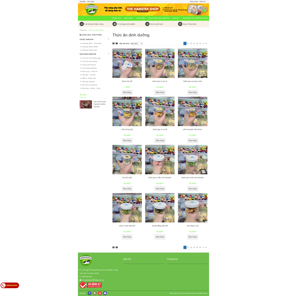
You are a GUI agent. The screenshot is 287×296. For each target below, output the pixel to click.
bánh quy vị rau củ (160, 81)
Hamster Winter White (90, 47)
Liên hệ (175, 18)
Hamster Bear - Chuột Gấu (91, 43)
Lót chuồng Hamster (89, 68)
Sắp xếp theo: (124, 43)
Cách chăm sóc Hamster (158, 18)
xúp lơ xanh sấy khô (127, 226)
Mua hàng (127, 92)
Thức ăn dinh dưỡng (89, 61)
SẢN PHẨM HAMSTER (88, 54)
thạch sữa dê (127, 81)
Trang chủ (116, 18)
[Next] (206, 43)
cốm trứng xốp (127, 129)
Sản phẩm (128, 18)
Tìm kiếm (82, 1)
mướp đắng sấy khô (160, 226)
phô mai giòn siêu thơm (192, 129)
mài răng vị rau (193, 226)
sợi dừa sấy (127, 178)
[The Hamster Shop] (100, 260)
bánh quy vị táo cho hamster (193, 178)
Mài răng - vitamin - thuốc (91, 88)
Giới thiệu (90, 1)
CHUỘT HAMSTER (86, 39)
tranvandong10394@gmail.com (93, 280)
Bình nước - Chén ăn (89, 71)
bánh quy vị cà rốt (160, 129)
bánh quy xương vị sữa (192, 81)
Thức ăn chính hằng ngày (91, 58)
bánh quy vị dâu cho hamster (159, 178)
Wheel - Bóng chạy (89, 78)
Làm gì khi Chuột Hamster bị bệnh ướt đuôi (100, 104)
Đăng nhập (194, 1)
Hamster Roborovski (89, 50)
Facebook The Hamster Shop (195, 18)
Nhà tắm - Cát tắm (89, 75)
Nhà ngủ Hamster (88, 81)
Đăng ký (203, 1)
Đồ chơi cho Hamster (89, 85)
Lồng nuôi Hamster (89, 65)
